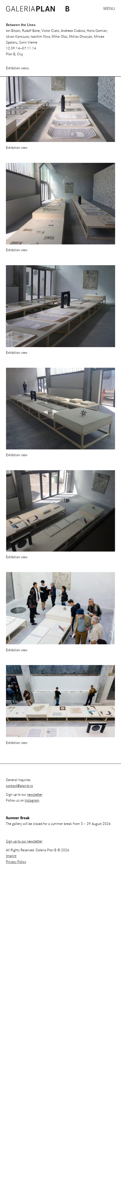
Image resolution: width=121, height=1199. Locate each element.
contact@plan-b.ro (19, 786)
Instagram (32, 800)
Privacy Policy (16, 862)
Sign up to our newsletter (24, 841)
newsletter (34, 795)
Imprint (11, 856)
